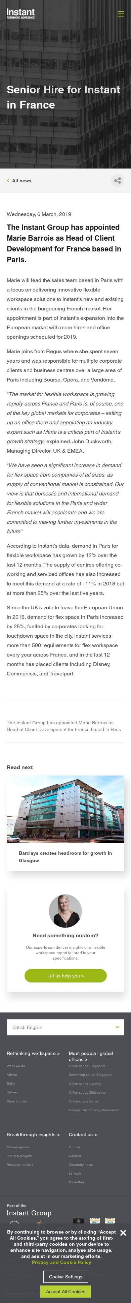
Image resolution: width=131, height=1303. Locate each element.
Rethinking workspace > (33, 1053)
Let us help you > (65, 975)
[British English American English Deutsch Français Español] (65, 1027)
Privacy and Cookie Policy (61, 1262)
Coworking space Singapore (91, 1074)
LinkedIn (75, 1173)
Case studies (17, 1101)
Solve (11, 1083)
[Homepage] (28, 13)
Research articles (20, 1164)
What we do (16, 1066)
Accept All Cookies (65, 1291)
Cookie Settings (65, 1276)
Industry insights (19, 1156)
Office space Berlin (83, 1101)
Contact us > (83, 1134)
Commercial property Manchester (94, 1110)
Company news (81, 1164)
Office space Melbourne (87, 1092)
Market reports (18, 1147)
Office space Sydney (85, 1084)
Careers (75, 1156)
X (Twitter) (76, 1182)
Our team (76, 1147)
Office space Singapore (87, 1066)
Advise (12, 1074)
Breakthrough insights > (33, 1134)
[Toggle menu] (121, 13)
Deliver (12, 1092)
